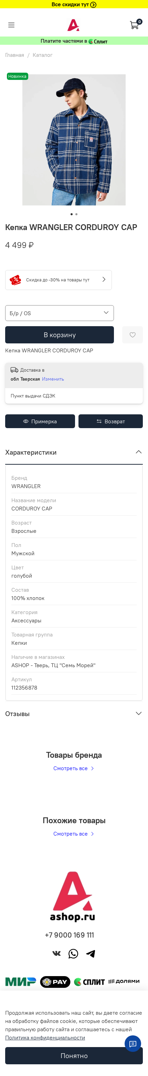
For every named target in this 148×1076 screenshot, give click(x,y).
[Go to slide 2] (76, 214)
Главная (14, 54)
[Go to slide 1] (72, 214)
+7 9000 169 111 (69, 935)
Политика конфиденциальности (45, 1037)
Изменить (53, 379)
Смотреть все (71, 768)
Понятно (74, 1055)
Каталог (43, 54)
